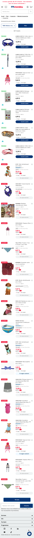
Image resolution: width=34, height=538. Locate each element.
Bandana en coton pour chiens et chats (23, 301)
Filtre (25, 25)
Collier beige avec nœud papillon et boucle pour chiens (23, 129)
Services (3, 515)
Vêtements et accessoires (22, 16)
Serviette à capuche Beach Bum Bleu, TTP (23, 421)
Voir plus (17, 499)
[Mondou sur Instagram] (4, 529)
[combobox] (17, 12)
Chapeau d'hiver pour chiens (23, 223)
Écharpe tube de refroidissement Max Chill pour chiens (23, 381)
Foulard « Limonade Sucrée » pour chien (23, 480)
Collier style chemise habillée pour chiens (23, 37)
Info (2, 519)
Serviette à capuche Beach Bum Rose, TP (23, 401)
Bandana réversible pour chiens (21, 204)
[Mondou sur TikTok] (11, 532)
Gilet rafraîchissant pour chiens (22, 165)
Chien (7, 16)
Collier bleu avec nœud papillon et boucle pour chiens (23, 56)
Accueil (2, 16)
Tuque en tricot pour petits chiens (23, 73)
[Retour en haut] (29, 530)
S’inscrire (26, 505)
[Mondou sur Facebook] (11, 529)
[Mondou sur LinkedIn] (18, 529)
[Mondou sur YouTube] (4, 532)
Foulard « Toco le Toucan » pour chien (23, 243)
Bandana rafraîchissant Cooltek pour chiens (23, 322)
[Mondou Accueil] (17, 7)
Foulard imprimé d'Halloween (23, 184)
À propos (3, 522)
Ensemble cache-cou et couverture (23, 263)
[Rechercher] (31, 11)
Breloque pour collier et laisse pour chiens (22, 92)
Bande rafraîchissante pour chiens (23, 281)
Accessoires (12, 16)
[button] (6, 6)
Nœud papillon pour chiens (23, 362)
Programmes (4, 525)
